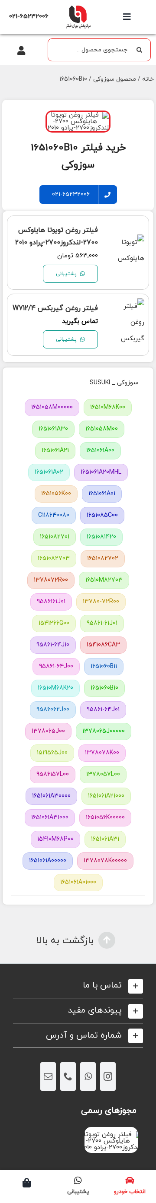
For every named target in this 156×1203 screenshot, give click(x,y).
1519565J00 (52, 753)
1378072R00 (51, 580)
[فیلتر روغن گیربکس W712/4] (126, 306)
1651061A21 (55, 450)
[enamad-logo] (111, 1134)
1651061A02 (49, 472)
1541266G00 (54, 623)
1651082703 (54, 558)
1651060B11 (104, 666)
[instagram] (108, 1076)
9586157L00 (52, 774)
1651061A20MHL (101, 472)
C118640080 (53, 515)
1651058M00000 (52, 407)
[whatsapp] (88, 1076)
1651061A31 (105, 839)
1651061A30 (53, 429)
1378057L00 (103, 774)
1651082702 (102, 558)
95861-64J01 (103, 710)
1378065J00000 (103, 731)
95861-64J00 (56, 666)
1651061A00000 (47, 861)
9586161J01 (51, 602)
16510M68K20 (55, 688)
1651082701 (54, 537)
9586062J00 (52, 710)
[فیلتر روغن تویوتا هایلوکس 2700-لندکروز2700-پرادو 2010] (126, 242)
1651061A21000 (106, 796)
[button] (78, 985)
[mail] (48, 1076)
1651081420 (101, 537)
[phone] (68, 1076)
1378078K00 (102, 753)
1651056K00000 (105, 818)
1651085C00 (102, 515)
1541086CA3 (103, 645)
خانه (148, 79)
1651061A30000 (51, 796)
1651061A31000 (49, 818)
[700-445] (78, 7)
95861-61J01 (102, 623)
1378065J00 (48, 731)
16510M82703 (104, 580)
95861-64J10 (52, 645)
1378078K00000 (105, 861)
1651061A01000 (78, 882)
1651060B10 (104, 688)
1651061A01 (101, 494)
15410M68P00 (55, 839)
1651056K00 (56, 494)
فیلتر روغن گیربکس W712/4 (55, 308)
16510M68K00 (107, 407)
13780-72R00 (101, 602)
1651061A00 (100, 450)
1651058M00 (101, 429)
